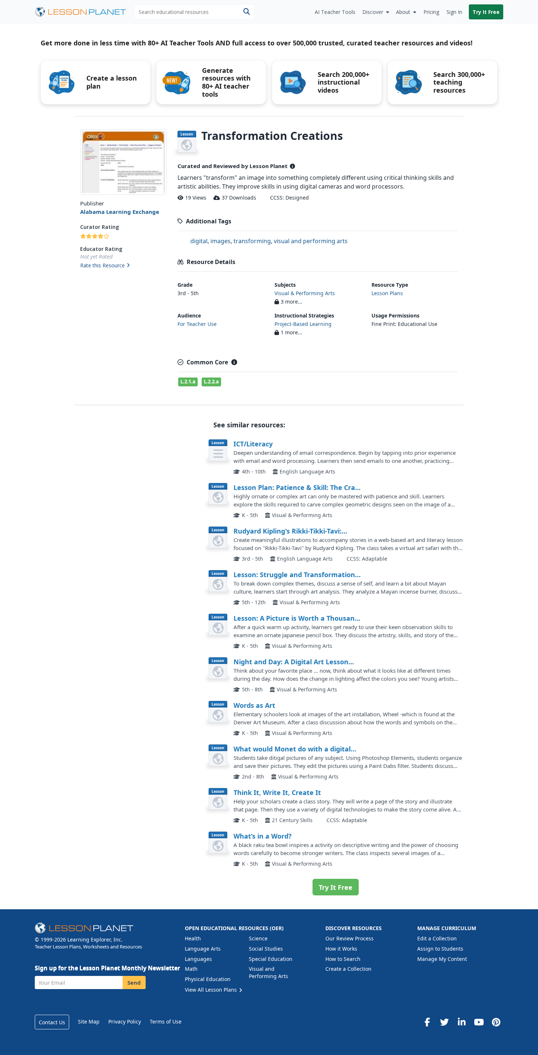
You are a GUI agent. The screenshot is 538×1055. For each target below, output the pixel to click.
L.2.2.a (211, 381)
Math (191, 968)
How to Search (342, 958)
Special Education (270, 958)
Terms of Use (166, 1021)
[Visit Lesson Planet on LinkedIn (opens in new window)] (461, 1022)
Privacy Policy (124, 1021)
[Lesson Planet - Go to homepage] (84, 12)
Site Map (89, 1021)
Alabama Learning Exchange (119, 211)
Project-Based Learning (303, 323)
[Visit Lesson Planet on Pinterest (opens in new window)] (496, 1022)
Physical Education (208, 979)
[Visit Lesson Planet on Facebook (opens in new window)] (427, 1022)
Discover (372, 11)
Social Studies (266, 948)
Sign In (454, 11)
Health (193, 938)
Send (134, 982)
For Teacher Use (197, 323)
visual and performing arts (311, 241)
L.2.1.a (187, 381)
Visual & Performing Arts (304, 293)
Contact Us (52, 1022)
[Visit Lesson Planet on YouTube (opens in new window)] (478, 1022)
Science (258, 938)
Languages (198, 958)
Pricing (431, 11)
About (403, 11)
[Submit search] (246, 11)
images (220, 241)
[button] (123, 266)
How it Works (341, 948)
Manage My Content (442, 958)
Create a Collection (348, 968)
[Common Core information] (234, 362)
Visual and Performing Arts (268, 972)
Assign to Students (440, 948)
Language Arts (203, 948)
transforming (252, 241)
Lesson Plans (387, 293)
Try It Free (486, 11)
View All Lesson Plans (211, 989)
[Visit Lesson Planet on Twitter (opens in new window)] (444, 1022)
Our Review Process (349, 938)
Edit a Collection (437, 938)
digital (199, 241)
